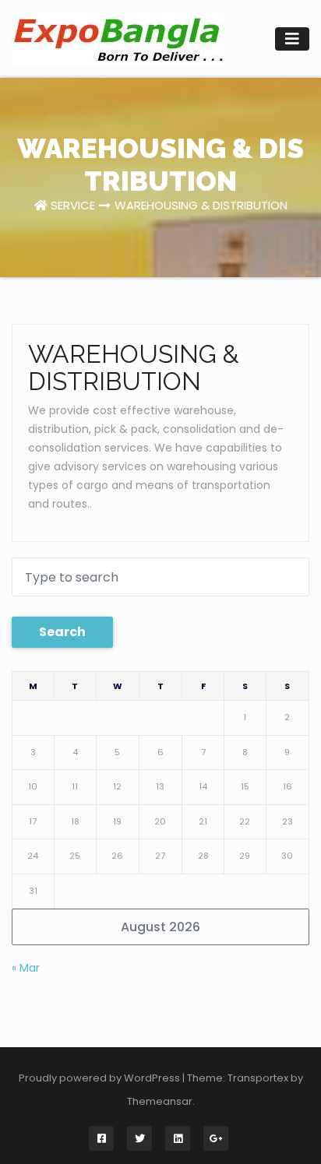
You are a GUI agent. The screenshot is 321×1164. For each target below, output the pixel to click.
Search (62, 632)
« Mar (26, 968)
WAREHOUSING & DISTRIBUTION (201, 205)
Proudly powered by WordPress (100, 1078)
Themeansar (159, 1101)
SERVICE (73, 205)
